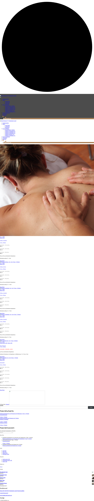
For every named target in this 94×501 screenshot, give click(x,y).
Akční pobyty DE (3, 343)
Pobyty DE (2, 237)
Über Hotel (7, 101)
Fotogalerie (5, 113)
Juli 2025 (4, 450)
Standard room (3, 474)
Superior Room (3, 483)
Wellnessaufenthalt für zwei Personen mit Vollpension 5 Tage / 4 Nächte (14, 413)
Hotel (4, 100)
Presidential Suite (4, 472)
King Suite (2, 480)
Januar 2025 (5, 453)
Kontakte (4, 115)
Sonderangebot (6, 99)
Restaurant (7, 103)
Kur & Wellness (6, 104)
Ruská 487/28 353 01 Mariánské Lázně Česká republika (12, 490)
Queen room (2, 477)
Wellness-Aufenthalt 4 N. (10, 109)
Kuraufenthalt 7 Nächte (10, 105)
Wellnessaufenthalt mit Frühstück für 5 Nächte (9, 418)
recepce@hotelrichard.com (6, 495)
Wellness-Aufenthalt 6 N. (10, 107)
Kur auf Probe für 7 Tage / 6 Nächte (3, 346)
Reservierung (7, 118)
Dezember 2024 (6, 454)
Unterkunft (7, 102)
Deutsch (7, 404)
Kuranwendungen (6, 112)
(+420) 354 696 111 (4, 493)
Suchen (1, 405)
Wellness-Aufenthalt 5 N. (10, 108)
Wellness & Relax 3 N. (9, 110)
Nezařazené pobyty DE (7, 460)
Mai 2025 (4, 451)
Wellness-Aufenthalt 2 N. (10, 111)
